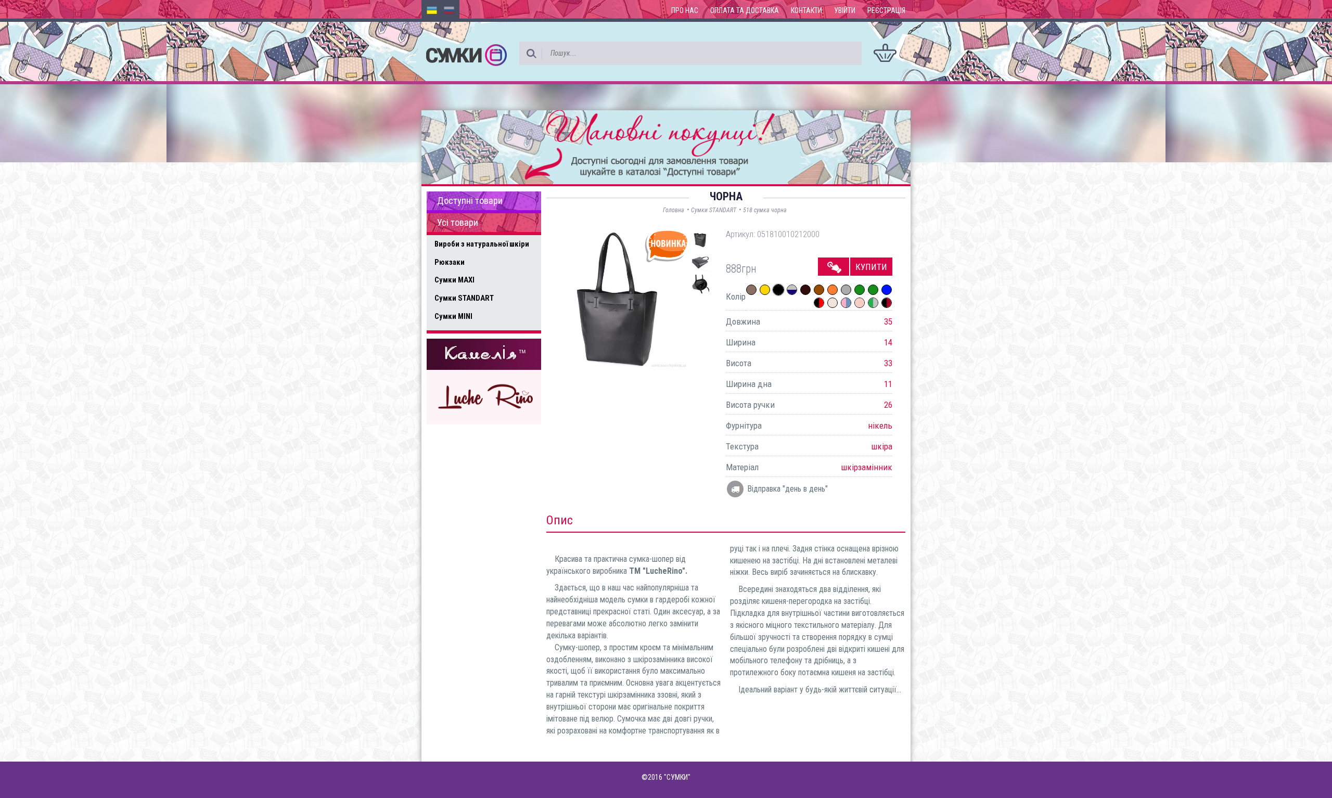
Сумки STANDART (464, 298)
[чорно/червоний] (819, 302)
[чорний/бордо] (886, 302)
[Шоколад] (805, 289)
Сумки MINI (453, 316)
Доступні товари (470, 201)
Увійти (844, 10)
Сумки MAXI (454, 280)
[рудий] (832, 289)
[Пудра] (859, 302)
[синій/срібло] (792, 289)
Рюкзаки (449, 262)
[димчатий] (751, 289)
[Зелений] (859, 289)
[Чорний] (778, 289)
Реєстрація (886, 10)
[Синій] (886, 289)
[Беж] (832, 302)
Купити (871, 267)
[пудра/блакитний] (846, 302)
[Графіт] (846, 289)
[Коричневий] (819, 289)
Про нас (684, 10)
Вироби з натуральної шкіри (481, 244)
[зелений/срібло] (873, 302)
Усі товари (457, 222)
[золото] (765, 289)
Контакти (806, 10)
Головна (673, 210)
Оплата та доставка (744, 10)
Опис (559, 520)
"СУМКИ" (677, 777)
